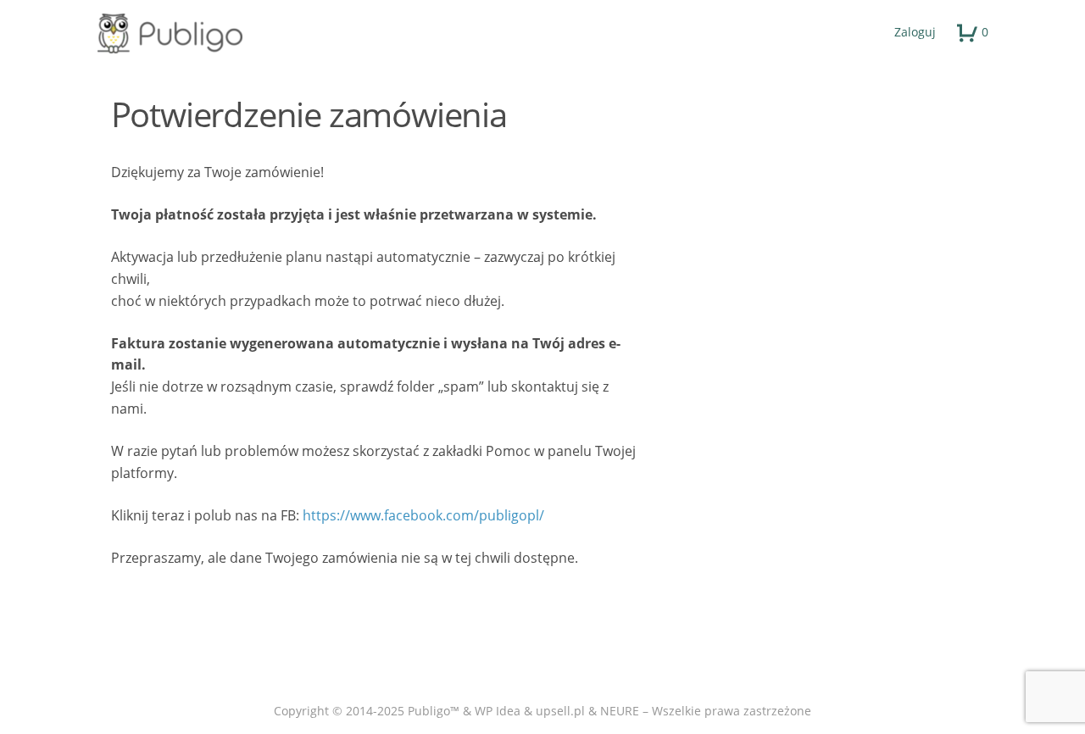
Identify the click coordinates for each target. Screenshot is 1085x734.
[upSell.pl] (542, 33)
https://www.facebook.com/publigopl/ (423, 515)
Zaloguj (915, 32)
